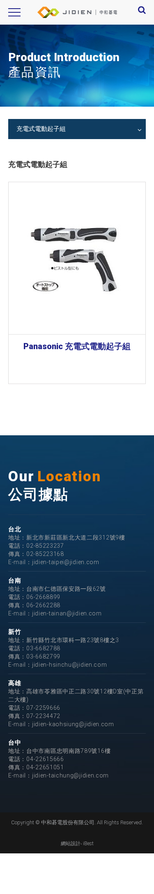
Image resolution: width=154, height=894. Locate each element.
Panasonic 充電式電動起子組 (77, 346)
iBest (88, 843)
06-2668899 (43, 597)
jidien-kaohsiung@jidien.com (73, 724)
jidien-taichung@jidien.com (70, 775)
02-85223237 (45, 545)
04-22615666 (45, 759)
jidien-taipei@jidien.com (65, 562)
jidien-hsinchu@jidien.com (69, 664)
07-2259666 (43, 707)
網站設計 (70, 843)
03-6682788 (43, 648)
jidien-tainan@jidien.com (67, 613)
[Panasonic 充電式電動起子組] (77, 258)
